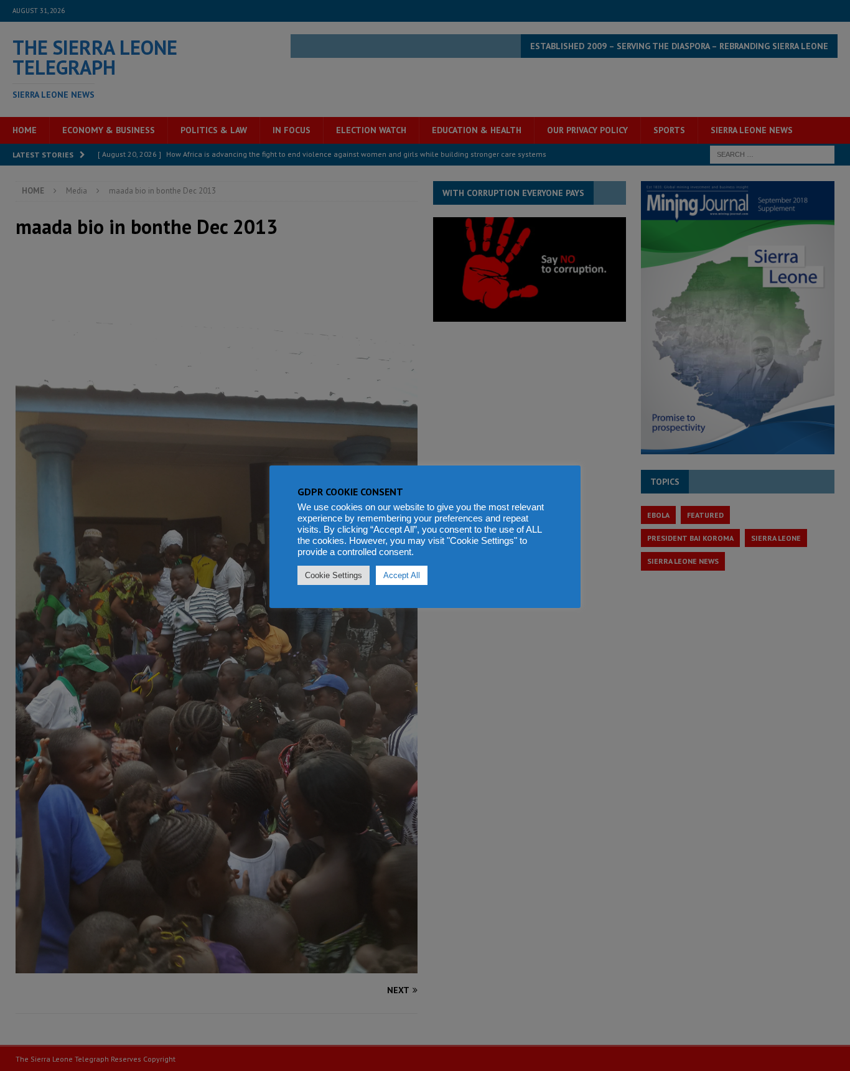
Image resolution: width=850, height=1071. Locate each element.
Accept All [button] (401, 575)
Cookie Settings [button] (333, 575)
